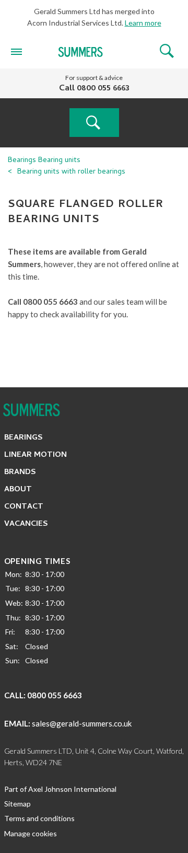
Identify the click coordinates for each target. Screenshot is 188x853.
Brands (20, 472)
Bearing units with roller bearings (71, 172)
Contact (23, 507)
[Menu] (16, 51)
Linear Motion (35, 455)
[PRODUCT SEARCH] (94, 122)
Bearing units (59, 161)
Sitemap (17, 803)
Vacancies (26, 524)
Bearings (22, 161)
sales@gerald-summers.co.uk (82, 723)
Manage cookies (30, 833)
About (18, 489)
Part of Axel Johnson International (60, 789)
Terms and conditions (39, 818)
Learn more (143, 22)
